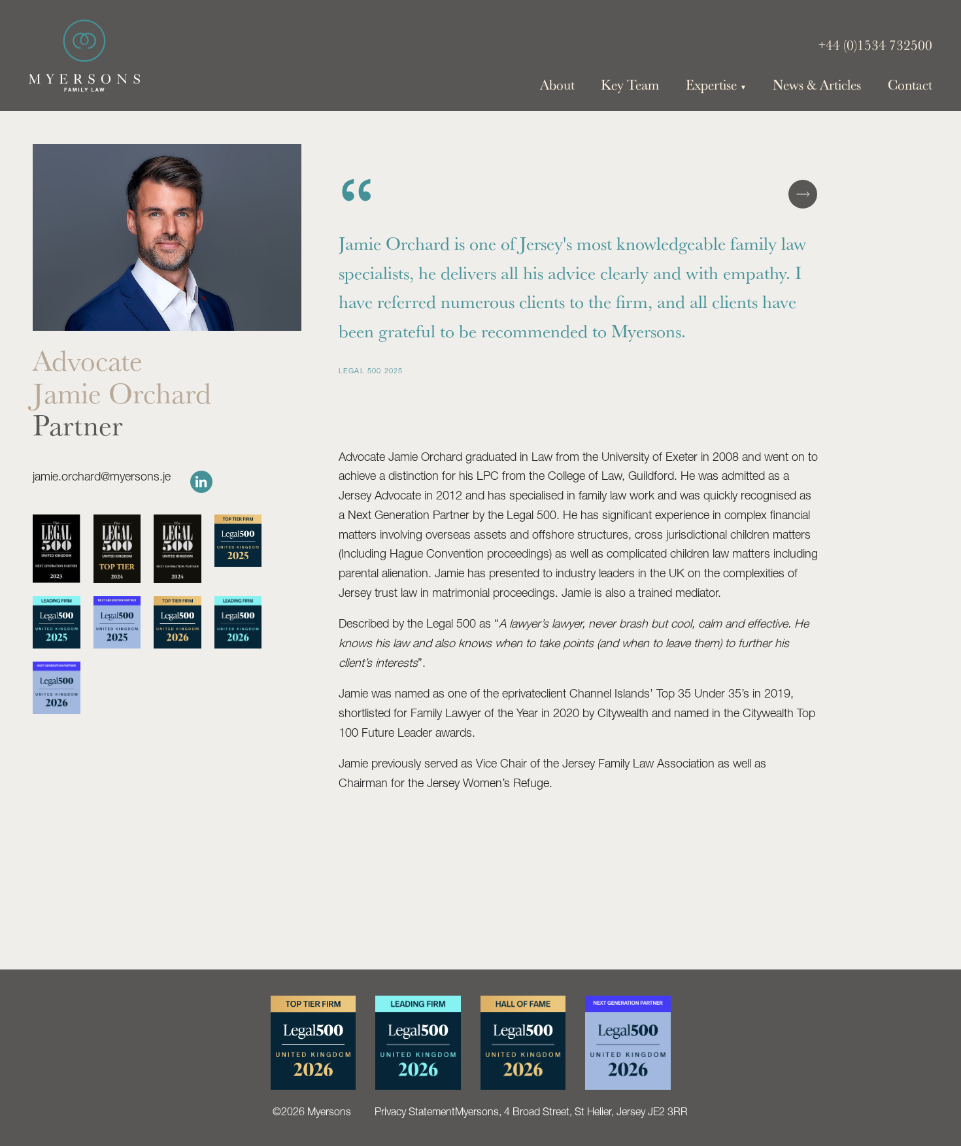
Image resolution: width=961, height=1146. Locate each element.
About (557, 85)
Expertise (716, 85)
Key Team (630, 85)
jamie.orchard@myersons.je (102, 476)
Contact (910, 85)
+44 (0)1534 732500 (875, 45)
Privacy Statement (415, 1111)
